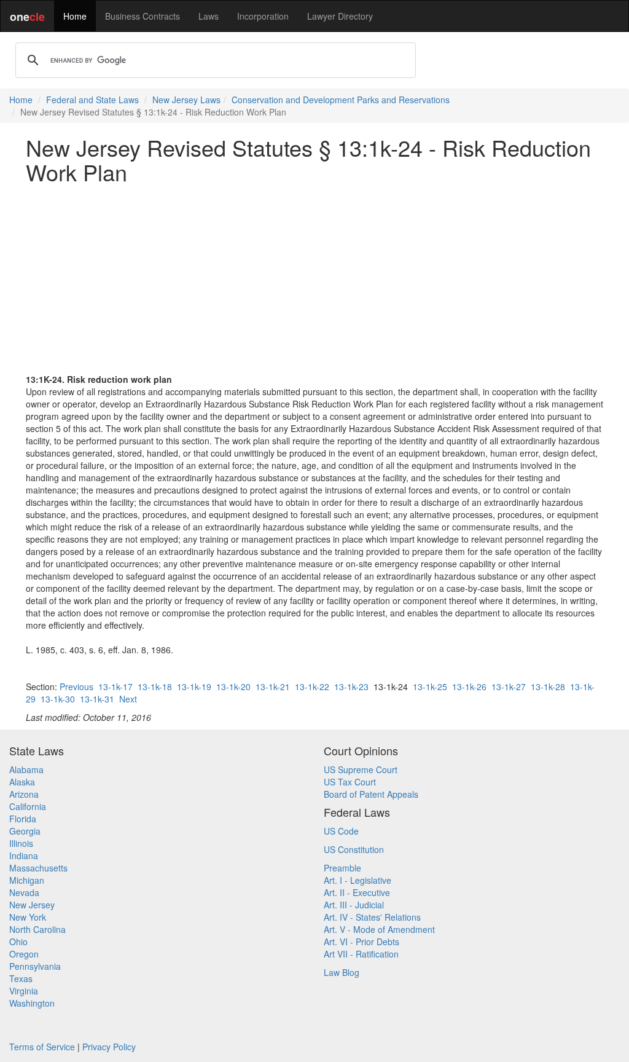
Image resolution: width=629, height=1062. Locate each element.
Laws (208, 16)
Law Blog (341, 972)
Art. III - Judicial (354, 905)
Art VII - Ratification (361, 954)
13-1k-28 (548, 686)
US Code (341, 831)
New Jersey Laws (186, 99)
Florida (22, 818)
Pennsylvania (35, 966)
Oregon (24, 954)
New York (27, 917)
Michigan (26, 880)
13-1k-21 (273, 686)
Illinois (21, 843)
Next (128, 699)
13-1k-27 (508, 686)
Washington (32, 1003)
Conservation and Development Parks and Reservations (341, 99)
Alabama (26, 769)
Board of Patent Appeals (371, 794)
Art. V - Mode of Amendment (379, 929)
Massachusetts (38, 868)
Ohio (18, 941)
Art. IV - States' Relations (372, 917)
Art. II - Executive (357, 892)
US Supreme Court (360, 769)
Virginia (23, 991)
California (27, 806)
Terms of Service (42, 1046)
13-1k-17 (115, 686)
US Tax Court (350, 782)
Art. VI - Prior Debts (361, 941)
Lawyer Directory (340, 16)
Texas (21, 978)
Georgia (25, 831)
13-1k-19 (194, 686)
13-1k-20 (233, 686)
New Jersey (32, 905)
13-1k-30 (58, 699)
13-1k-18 (155, 686)
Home (75, 16)
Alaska (22, 782)
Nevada (24, 892)
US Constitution (354, 849)
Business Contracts (142, 16)
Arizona (24, 794)
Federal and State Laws (92, 99)
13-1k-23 (351, 686)
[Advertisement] (314, 278)
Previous (76, 686)
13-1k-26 (469, 686)
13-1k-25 (430, 686)
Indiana (23, 855)
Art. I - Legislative (357, 880)
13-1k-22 (312, 686)
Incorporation (263, 16)
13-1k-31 (97, 699)
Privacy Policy (109, 1046)
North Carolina (37, 929)
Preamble (342, 868)
